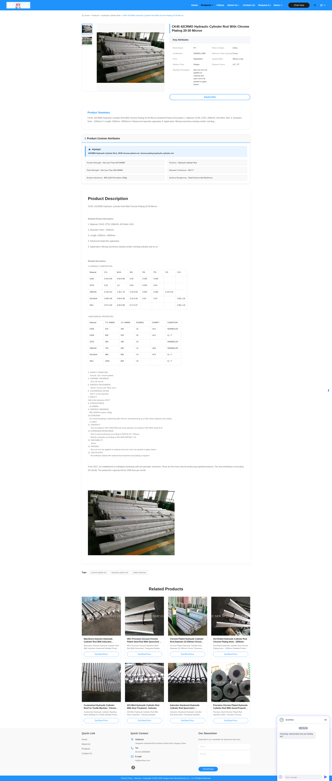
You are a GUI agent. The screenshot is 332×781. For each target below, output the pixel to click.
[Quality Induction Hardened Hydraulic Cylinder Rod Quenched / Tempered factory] (187, 682)
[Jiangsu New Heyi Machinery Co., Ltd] (18, 5)
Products (206, 5)
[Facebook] (328, 390)
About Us (232, 5)
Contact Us (249, 5)
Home (194, 5)
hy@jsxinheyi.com (142, 760)
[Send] (325, 777)
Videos (220, 5)
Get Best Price (101, 654)
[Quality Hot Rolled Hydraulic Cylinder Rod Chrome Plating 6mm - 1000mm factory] (230, 616)
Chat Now (299, 5)
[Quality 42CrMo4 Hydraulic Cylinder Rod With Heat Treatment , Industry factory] (144, 682)
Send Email (208, 769)
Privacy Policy (126, 778)
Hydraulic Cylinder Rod (111, 15)
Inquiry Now (210, 97)
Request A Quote (264, 5)
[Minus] (325, 719)
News (277, 5)
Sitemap (137, 778)
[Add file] (280, 777)
